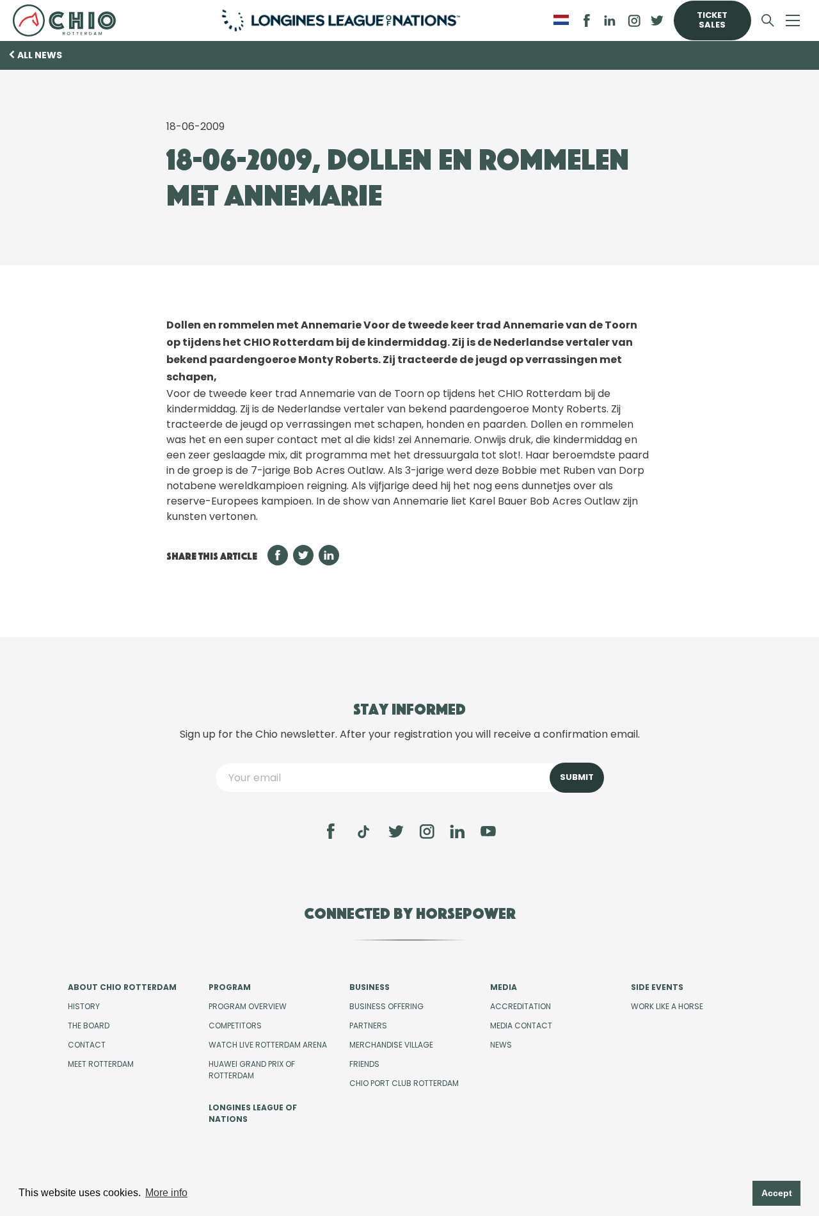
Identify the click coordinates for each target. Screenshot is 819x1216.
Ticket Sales (712, 20)
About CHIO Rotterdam (122, 987)
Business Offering (386, 1006)
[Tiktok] (363, 831)
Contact (87, 1044)
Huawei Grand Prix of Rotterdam (252, 1069)
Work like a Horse (667, 1006)
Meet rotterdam (101, 1063)
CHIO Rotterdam (69, 20)
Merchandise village (391, 1044)
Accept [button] (776, 1193)
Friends (364, 1063)
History (84, 1006)
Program (230, 987)
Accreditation (520, 1006)
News (501, 1044)
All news (39, 55)
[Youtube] (488, 831)
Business (369, 987)
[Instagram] (426, 831)
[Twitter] (396, 831)
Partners (368, 1025)
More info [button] (166, 1192)
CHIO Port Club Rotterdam (404, 1083)
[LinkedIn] (609, 20)
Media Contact (521, 1025)
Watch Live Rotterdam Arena (268, 1044)
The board (88, 1025)
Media (503, 987)
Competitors (235, 1025)
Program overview (248, 1006)
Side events (657, 987)
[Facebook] (330, 831)
